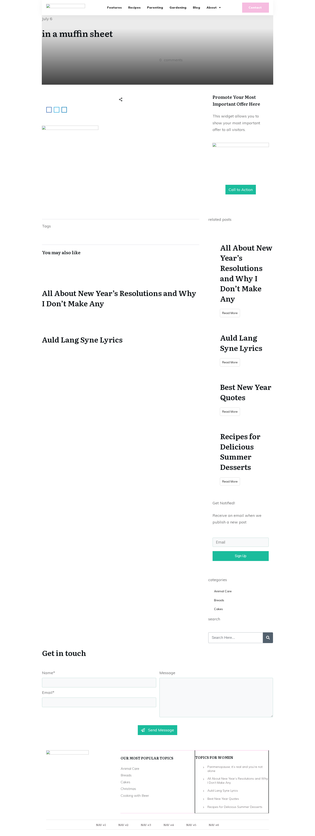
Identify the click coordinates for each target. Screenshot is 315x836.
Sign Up (240, 556)
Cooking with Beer (135, 795)
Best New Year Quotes (245, 391)
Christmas (128, 788)
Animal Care (223, 591)
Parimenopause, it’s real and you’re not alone (234, 769)
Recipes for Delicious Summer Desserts (240, 451)
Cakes (218, 609)
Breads (219, 600)
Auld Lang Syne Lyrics (121, 329)
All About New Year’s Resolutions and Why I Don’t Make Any (121, 288)
